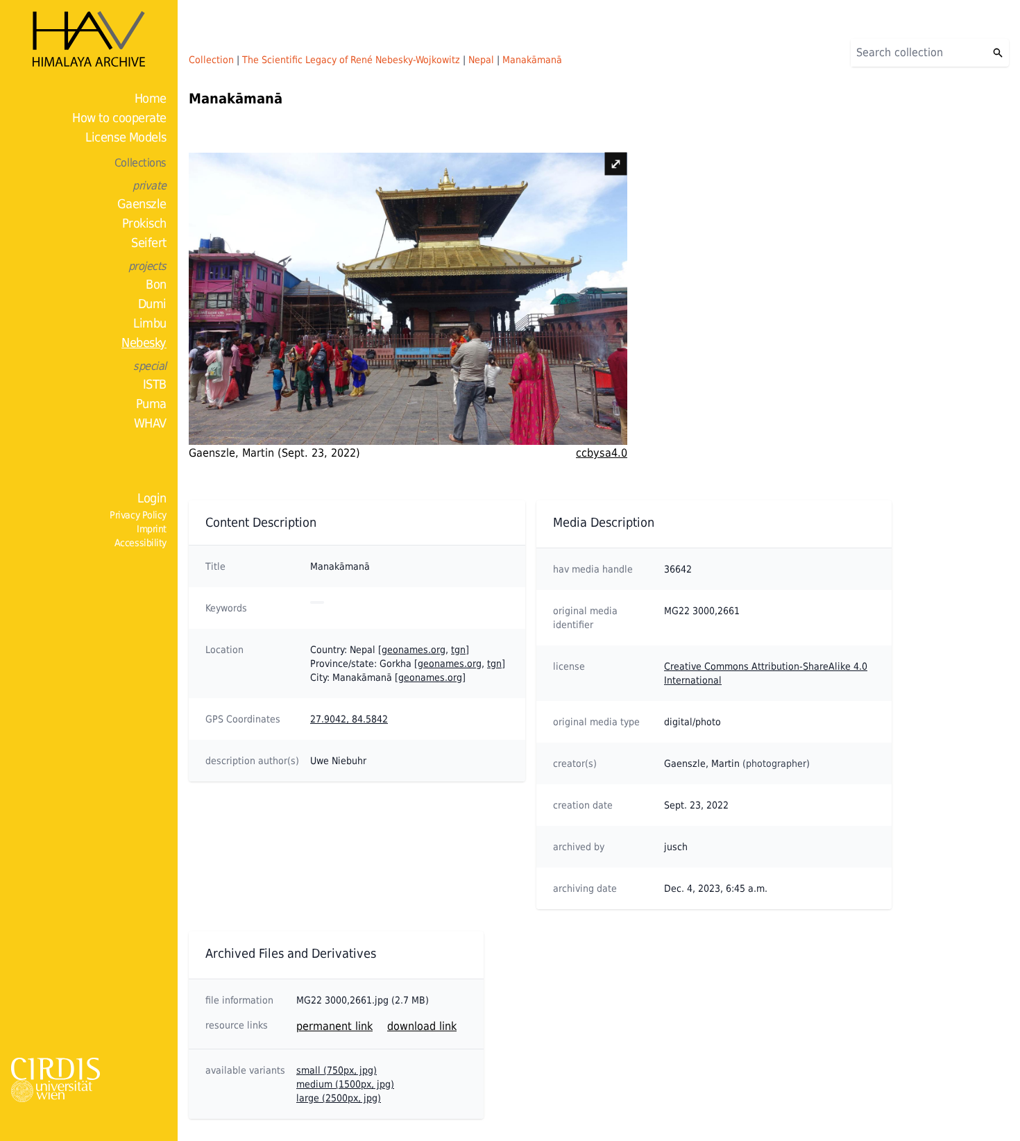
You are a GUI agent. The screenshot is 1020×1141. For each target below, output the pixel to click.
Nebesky (144, 342)
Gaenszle (142, 203)
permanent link (334, 1026)
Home (151, 98)
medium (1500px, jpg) (345, 1084)
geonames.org (413, 649)
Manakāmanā (532, 59)
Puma (151, 403)
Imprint (152, 528)
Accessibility (140, 542)
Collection (211, 59)
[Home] (89, 39)
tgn (458, 649)
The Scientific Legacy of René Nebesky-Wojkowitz (351, 59)
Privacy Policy (138, 515)
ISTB (155, 384)
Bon (156, 284)
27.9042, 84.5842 (349, 719)
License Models (126, 137)
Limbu (150, 323)
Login (152, 498)
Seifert (149, 242)
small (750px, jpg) (336, 1070)
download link (422, 1026)
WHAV (150, 423)
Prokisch (144, 223)
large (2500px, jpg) (338, 1098)
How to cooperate (119, 117)
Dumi (152, 303)
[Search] (998, 53)
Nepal (481, 59)
